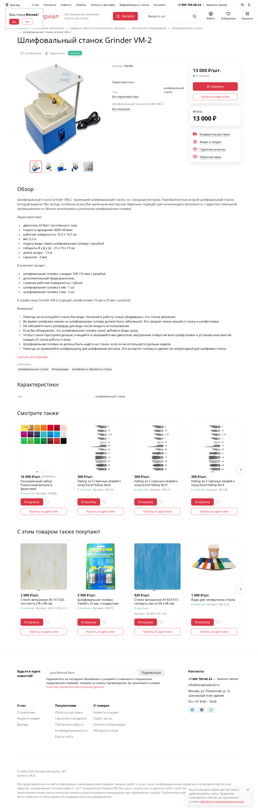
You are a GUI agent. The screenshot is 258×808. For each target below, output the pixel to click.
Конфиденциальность (71, 730)
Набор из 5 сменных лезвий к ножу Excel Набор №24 (99, 483)
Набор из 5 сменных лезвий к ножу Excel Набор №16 (213, 483)
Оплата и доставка (103, 5)
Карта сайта (64, 736)
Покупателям (65, 705)
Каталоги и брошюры (109, 724)
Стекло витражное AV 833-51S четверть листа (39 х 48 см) (156, 601)
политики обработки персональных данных (75, 687)
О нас (35, 5)
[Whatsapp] (211, 710)
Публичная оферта (69, 724)
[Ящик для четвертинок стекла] (214, 566)
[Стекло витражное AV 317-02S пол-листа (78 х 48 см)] (44, 566)
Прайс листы (102, 718)
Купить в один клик (215, 97)
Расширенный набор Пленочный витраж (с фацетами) (37, 485)
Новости (66, 5)
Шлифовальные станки (33, 369)
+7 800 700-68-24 (189, 5)
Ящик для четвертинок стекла (213, 600)
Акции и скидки (28, 718)
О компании (26, 712)
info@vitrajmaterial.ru (203, 685)
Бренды (23, 724)
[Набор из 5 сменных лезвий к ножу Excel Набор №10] (157, 448)
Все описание (121, 109)
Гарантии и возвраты (71, 718)
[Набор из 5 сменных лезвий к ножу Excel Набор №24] (100, 448)
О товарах (101, 705)
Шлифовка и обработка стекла (92, 369)
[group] (62, 109)
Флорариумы (60, 369)
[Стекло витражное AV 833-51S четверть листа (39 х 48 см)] (157, 566)
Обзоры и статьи (105, 730)
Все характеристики (125, 96)
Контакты (50, 5)
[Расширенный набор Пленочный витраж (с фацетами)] (44, 448)
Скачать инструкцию (32, 357)
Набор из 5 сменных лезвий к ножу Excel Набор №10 (156, 483)
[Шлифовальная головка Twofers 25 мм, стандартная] (100, 566)
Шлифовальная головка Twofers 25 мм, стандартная (97, 601)
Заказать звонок (216, 5)
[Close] (248, 790)
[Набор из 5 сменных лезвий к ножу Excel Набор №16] (214, 448)
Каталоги (159, 5)
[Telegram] (192, 710)
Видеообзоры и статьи (134, 5)
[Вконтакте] (202, 710)
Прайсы (81, 5)
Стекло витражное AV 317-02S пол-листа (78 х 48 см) (42, 601)
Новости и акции (105, 712)
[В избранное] (47, 502)
